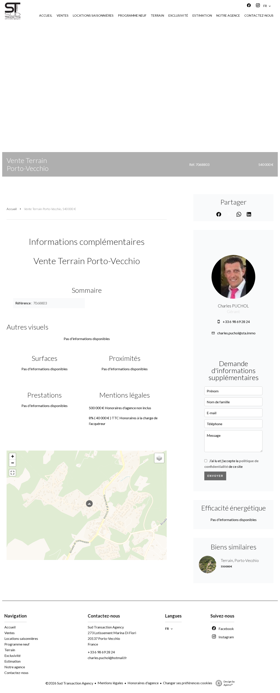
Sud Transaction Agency (106, 627)
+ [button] (12, 456)
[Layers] (159, 458)
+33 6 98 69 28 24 (236, 321)
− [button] (12, 463)
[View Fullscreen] (12, 472)
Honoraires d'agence (143, 683)
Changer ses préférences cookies (187, 683)
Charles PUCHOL (233, 306)
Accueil (12, 209)
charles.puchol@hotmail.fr (107, 658)
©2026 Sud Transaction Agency (69, 683)
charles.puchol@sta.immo (236, 333)
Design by (229, 683)
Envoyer (215, 475)
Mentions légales (110, 683)
